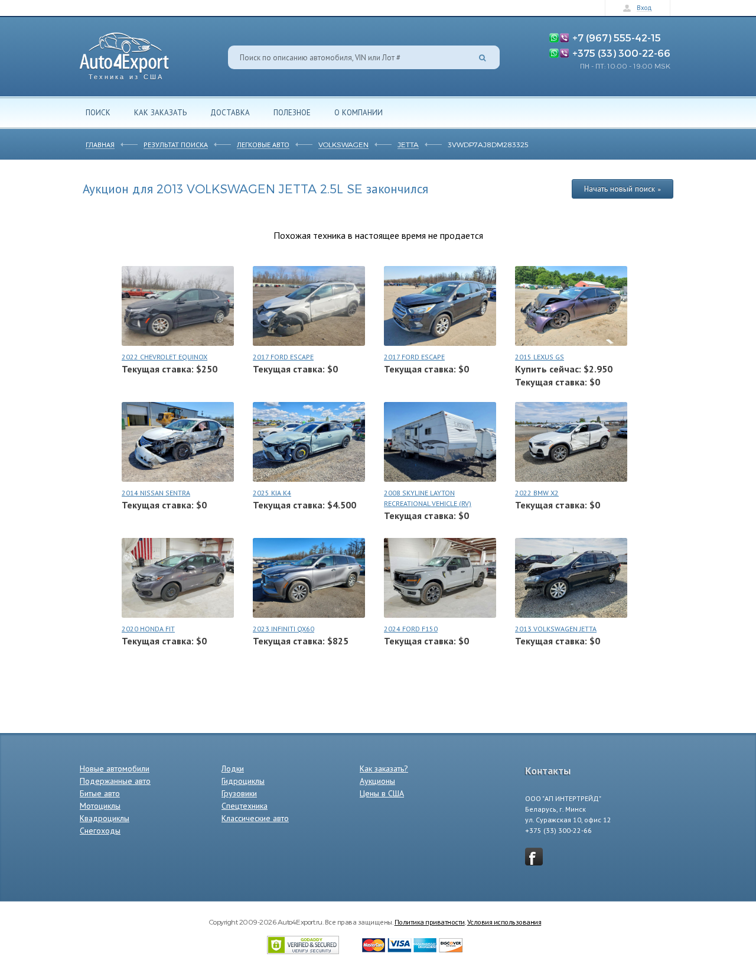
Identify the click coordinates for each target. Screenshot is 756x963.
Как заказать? (384, 768)
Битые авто (100, 793)
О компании (358, 112)
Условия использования (504, 921)
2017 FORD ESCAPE (283, 356)
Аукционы (377, 781)
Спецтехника (244, 805)
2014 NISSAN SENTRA (156, 492)
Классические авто (255, 818)
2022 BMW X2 (537, 492)
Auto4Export (124, 53)
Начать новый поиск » (622, 188)
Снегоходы (100, 830)
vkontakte (534, 856)
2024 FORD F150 (411, 628)
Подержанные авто (115, 781)
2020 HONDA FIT (148, 628)
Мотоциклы (100, 805)
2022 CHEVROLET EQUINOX (164, 356)
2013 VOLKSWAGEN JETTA (556, 628)
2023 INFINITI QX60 (283, 628)
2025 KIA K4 (272, 492)
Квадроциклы (104, 818)
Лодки (232, 768)
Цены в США (382, 793)
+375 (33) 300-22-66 (621, 53)
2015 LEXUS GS (539, 356)
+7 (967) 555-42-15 (616, 37)
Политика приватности (430, 921)
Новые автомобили (114, 768)
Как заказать (160, 112)
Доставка (230, 112)
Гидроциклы (243, 781)
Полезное (292, 112)
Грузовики (239, 793)
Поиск (98, 112)
